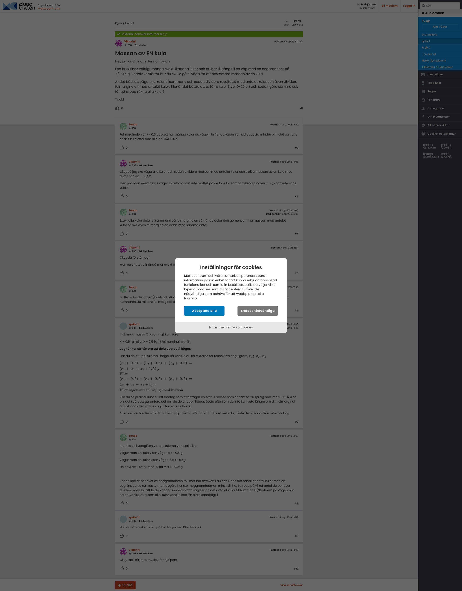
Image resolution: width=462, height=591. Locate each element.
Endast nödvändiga (258, 310)
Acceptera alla (204, 310)
